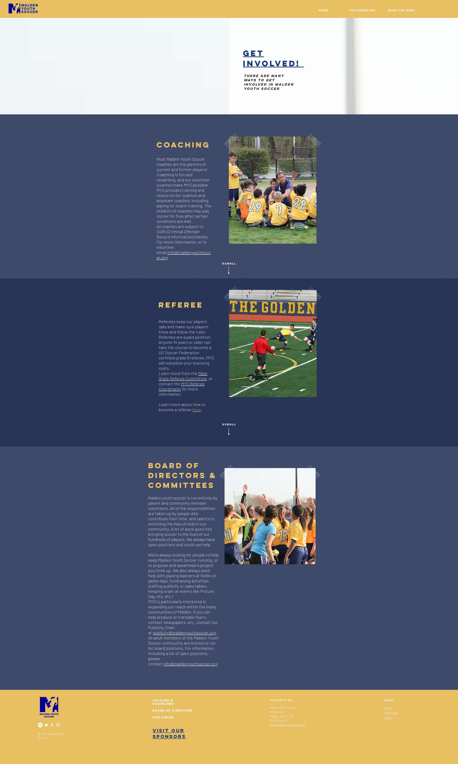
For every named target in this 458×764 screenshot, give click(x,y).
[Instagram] (58, 725)
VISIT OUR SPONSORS (169, 733)
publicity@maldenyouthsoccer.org (184, 632)
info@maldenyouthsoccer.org (190, 663)
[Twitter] (46, 725)
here (196, 409)
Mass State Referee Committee (183, 376)
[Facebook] (52, 725)
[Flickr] (40, 725)
